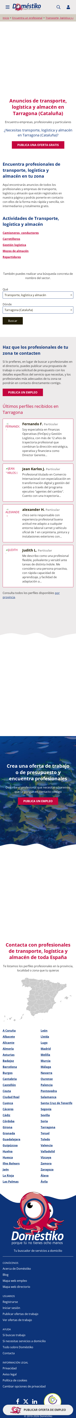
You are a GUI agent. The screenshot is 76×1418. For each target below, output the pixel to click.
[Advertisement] (38, 61)
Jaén (6, 1169)
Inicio (6, 18)
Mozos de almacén (16, 251)
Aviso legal (10, 1374)
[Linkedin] (34, 1402)
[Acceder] (68, 7)
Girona (7, 1127)
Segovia (46, 1109)
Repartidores (12, 257)
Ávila (44, 1182)
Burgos (8, 1073)
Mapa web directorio (16, 1287)
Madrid (46, 1049)
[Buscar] (58, 7)
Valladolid (48, 1151)
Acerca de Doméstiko (17, 1269)
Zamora (46, 1163)
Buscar (12, 321)
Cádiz (6, 1115)
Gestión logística (14, 245)
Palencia (47, 1085)
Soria (44, 1121)
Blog (5, 1275)
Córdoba (8, 1121)
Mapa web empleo (15, 1281)
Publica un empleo (22, 392)
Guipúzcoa (10, 1145)
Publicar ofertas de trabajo (20, 1314)
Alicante (8, 1043)
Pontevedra (49, 1091)
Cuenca (8, 1103)
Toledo (45, 1139)
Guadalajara (11, 1139)
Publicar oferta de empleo (44, 1410)
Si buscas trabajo (14, 1335)
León (44, 1031)
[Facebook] (17, 1402)
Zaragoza (47, 1169)
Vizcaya (46, 1157)
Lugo (44, 1043)
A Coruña (9, 1031)
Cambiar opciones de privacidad (24, 1386)
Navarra (46, 1073)
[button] (8, 7)
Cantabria (10, 1079)
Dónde (7, 304)
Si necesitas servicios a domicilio (24, 1341)
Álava (45, 1175)
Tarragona (48, 1127)
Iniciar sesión (11, 1308)
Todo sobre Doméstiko (18, 1347)
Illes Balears (11, 1163)
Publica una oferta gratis (38, 145)
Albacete (9, 1037)
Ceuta (7, 1091)
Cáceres (8, 1109)
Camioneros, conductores (21, 233)
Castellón (9, 1085)
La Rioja (8, 1175)
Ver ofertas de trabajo (17, 1320)
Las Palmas (11, 1182)
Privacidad (10, 1368)
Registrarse (10, 1302)
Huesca (8, 1157)
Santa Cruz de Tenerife (56, 1103)
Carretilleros (11, 239)
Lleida (45, 1037)
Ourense (47, 1079)
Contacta (9, 1353)
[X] (26, 1402)
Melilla (45, 1055)
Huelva (8, 1151)
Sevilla (45, 1115)
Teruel (45, 1133)
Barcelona (10, 1067)
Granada (9, 1133)
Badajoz (8, 1061)
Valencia (47, 1145)
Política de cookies (15, 1380)
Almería (8, 1049)
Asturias (8, 1055)
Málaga (46, 1067)
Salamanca (48, 1097)
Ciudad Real (11, 1097)
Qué (5, 289)
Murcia (46, 1061)
